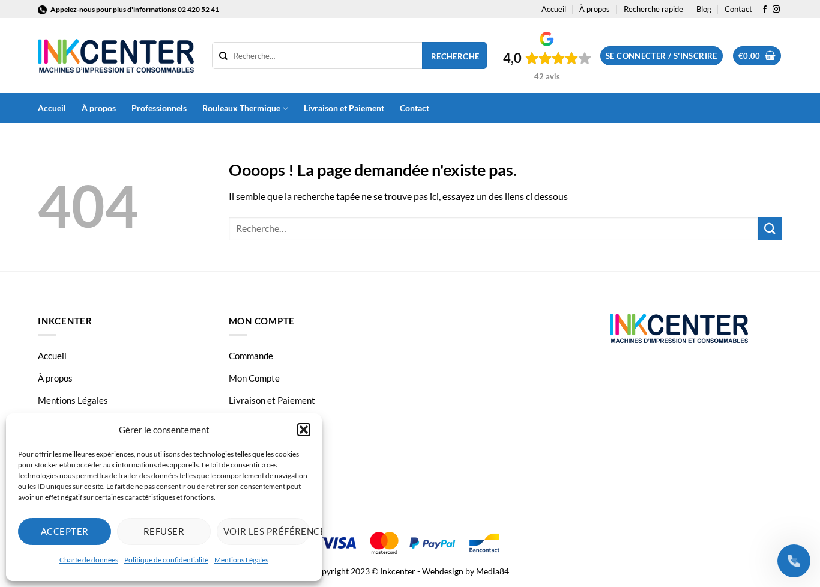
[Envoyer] (770, 228)
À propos (594, 9)
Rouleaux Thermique (241, 108)
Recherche (455, 56)
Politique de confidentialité (166, 559)
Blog (703, 9)
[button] (304, 430)
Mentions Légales (241, 559)
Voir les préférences (266, 531)
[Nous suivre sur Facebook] (764, 9)
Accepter (65, 531)
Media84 (492, 571)
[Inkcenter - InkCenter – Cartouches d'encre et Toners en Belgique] (116, 56)
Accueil (553, 9)
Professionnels (159, 108)
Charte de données (88, 559)
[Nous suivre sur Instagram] (776, 9)
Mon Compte (254, 378)
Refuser (163, 531)
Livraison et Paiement (344, 108)
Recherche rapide (653, 9)
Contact (738, 9)
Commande (251, 355)
